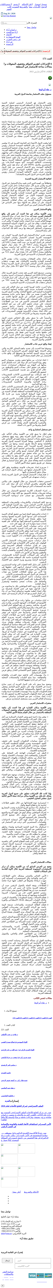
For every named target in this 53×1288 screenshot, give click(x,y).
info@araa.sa (6, 1233)
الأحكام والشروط (31, 1192)
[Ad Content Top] (26, 16)
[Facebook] (6, 48)
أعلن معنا (16, 1192)
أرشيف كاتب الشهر (8, 6)
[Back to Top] (2, 1285)
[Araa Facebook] (9, 1195)
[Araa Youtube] (6, 52)
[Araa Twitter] (9, 1198)
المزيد (7, 1101)
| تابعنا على (18, 1203)
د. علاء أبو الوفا (45, 89)
